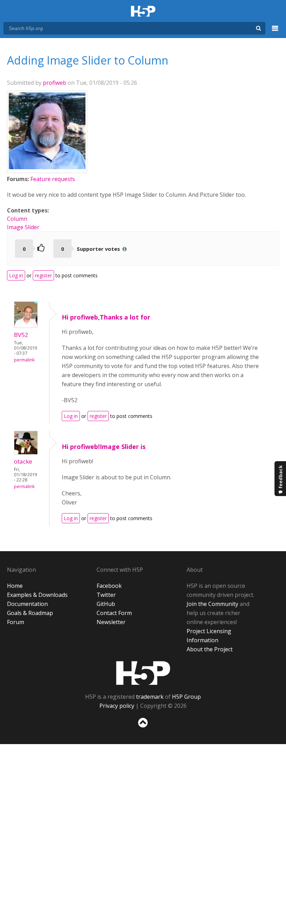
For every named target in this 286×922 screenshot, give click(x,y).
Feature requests (52, 179)
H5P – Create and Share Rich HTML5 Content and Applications (143, 12)
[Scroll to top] (143, 729)
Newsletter (111, 622)
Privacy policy (116, 706)
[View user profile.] (47, 167)
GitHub (106, 604)
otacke (23, 461)
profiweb (54, 83)
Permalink (24, 360)
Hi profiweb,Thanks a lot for (106, 317)
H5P (143, 673)
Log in (16, 275)
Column (17, 219)
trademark (150, 696)
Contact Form (114, 613)
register (43, 275)
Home (15, 586)
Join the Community (212, 604)
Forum (15, 622)
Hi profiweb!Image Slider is (103, 446)
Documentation (27, 604)
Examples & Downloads (37, 595)
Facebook (109, 586)
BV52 (21, 335)
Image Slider (23, 227)
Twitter (106, 595)
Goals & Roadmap (30, 613)
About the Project (210, 649)
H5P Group (186, 696)
